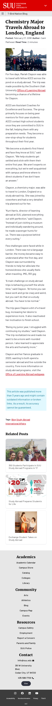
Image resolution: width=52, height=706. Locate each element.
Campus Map (26, 610)
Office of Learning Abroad (31, 90)
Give (26, 683)
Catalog (26, 572)
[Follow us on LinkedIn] (29, 693)
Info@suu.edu (25, 660)
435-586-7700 (24, 677)
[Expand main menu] (45, 5)
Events (26, 615)
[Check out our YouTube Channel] (36, 693)
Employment (26, 633)
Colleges (26, 577)
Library (26, 583)
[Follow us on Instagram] (15, 693)
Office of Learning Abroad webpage (25, 374)
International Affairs (16, 423)
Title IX (43, 698)
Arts (26, 595)
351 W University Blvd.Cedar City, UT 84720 (25, 669)
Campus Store (26, 567)
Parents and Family (26, 643)
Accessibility (10, 698)
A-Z (26, 704)
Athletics (26, 600)
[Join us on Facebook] (22, 693)
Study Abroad (23, 419)
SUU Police (26, 648)
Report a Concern (26, 638)
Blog (13, 419)
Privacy (35, 698)
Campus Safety (26, 627)
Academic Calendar (26, 562)
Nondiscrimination (24, 698)
